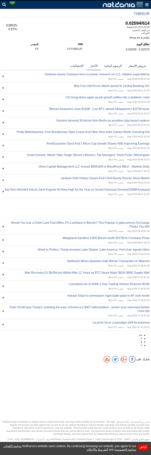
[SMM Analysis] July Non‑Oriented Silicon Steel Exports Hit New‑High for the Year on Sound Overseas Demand (77, 189)
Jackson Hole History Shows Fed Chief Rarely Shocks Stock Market (105, 178)
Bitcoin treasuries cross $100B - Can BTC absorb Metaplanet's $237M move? (99, 108)
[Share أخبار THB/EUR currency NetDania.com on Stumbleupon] (107, 359)
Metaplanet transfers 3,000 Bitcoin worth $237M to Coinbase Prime (106, 238)
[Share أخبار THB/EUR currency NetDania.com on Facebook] (132, 359)
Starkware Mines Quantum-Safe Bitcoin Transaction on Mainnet (108, 261)
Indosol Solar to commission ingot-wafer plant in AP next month (108, 295)
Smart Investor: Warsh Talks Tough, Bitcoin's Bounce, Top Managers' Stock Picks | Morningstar (88, 155)
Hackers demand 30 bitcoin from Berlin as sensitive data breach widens (103, 120)
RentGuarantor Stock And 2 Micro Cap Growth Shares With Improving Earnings (98, 143)
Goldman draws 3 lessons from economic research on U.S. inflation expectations (97, 74)
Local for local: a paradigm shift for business (121, 322)
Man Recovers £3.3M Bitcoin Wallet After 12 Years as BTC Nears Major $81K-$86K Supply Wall (87, 272)
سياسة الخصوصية (125, 449)
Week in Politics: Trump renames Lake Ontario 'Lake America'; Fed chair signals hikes (94, 249)
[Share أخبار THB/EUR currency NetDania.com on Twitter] (115, 359)
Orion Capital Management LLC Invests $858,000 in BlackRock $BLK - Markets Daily (94, 166)
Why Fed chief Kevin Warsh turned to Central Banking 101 (112, 85)
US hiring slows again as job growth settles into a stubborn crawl (108, 97)
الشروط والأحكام (97, 449)
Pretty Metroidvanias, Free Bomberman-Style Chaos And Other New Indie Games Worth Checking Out (83, 131)
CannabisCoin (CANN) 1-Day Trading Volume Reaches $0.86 (109, 284)
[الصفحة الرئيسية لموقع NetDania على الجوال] (123, 4)
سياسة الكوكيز (13, 446)
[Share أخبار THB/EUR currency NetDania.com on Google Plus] (124, 359)
